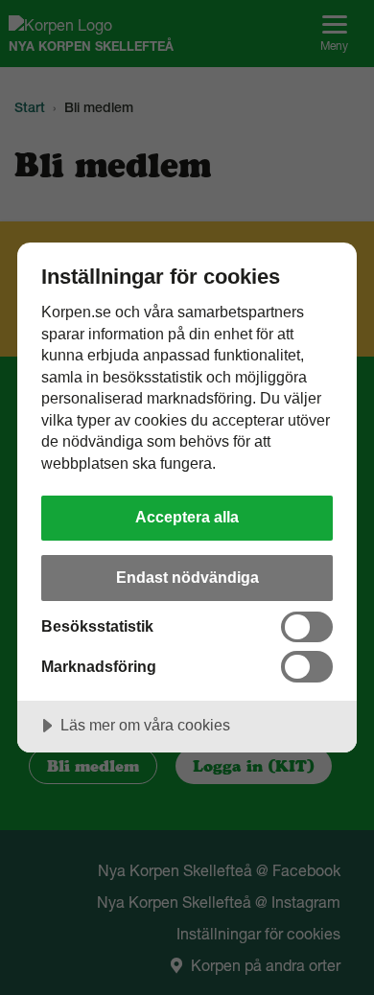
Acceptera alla (187, 516)
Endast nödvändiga (187, 577)
